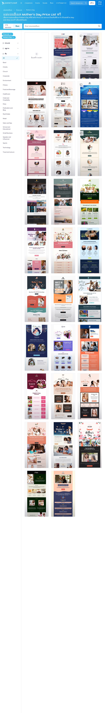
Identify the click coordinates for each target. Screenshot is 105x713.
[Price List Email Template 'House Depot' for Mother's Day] (63, 153)
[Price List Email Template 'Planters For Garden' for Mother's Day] (90, 202)
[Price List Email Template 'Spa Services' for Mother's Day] (63, 104)
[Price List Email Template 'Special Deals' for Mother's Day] (37, 202)
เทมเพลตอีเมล (7, 10)
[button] (18, 43)
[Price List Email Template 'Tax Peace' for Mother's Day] (90, 104)
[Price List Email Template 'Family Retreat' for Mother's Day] (63, 202)
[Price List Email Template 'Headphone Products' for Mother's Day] (90, 250)
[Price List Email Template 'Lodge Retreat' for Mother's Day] (37, 493)
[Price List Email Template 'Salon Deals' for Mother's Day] (37, 445)
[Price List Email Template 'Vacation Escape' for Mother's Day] (90, 445)
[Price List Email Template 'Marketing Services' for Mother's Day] (63, 493)
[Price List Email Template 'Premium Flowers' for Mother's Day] (63, 250)
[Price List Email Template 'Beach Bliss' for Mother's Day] (90, 299)
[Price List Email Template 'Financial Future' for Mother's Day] (63, 299)
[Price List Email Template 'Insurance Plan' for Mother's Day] (63, 56)
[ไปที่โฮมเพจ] (8, 3)
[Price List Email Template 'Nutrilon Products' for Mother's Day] (90, 56)
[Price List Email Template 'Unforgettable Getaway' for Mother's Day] (63, 445)
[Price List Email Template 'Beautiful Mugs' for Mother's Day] (37, 299)
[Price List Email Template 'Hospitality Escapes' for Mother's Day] (37, 250)
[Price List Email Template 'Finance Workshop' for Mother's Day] (90, 347)
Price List (19, 10)
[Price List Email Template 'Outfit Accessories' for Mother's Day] (63, 347)
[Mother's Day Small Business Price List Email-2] (37, 396)
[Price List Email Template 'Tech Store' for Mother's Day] (90, 153)
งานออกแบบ (8, 26)
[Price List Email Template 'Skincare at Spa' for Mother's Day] (37, 104)
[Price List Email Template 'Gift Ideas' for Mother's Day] (37, 153)
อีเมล (17, 26)
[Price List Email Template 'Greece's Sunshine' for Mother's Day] (37, 347)
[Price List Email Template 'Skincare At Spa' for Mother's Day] (90, 396)
